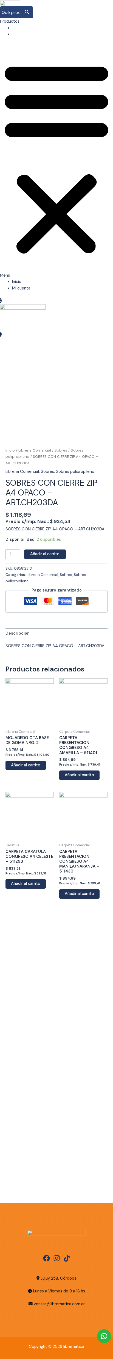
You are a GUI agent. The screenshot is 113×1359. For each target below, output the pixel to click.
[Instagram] (56, 1258)
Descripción (17, 633)
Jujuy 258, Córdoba (58, 1278)
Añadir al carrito (45, 554)
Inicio (16, 28)
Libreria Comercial (34, 450)
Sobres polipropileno (75, 471)
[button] (56, 161)
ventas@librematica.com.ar (59, 1304)
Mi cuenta (21, 34)
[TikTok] (66, 1258)
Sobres (61, 450)
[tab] (56, 633)
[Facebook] (46, 1258)
